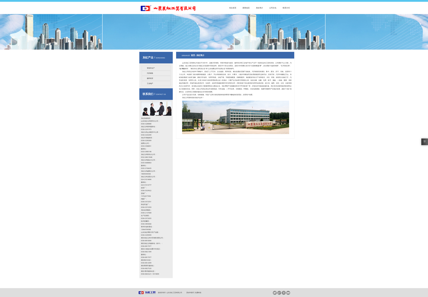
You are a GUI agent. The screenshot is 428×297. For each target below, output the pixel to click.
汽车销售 (150, 73)
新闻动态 (246, 8)
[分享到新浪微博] (275, 293)
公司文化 (272, 8)
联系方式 (286, 8)
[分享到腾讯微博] (279, 293)
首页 (193, 55)
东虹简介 (259, 8)
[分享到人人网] (288, 293)
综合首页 (232, 8)
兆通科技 (198, 292)
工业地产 (150, 83)
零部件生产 (151, 68)
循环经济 (150, 78)
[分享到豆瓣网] (284, 293)
